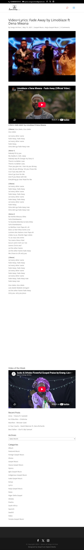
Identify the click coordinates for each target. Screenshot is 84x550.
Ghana (10, 458)
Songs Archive (16, 27)
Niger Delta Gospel (15, 495)
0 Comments (65, 27)
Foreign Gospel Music (16, 455)
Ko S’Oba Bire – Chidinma (17, 419)
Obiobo (11, 499)
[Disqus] (42, 328)
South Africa (12, 506)
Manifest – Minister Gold (17, 423)
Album (10, 448)
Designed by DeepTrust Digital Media (42, 547)
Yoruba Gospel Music (16, 519)
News (10, 492)
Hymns (10, 468)
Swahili (11, 512)
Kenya (10, 482)
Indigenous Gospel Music (17, 475)
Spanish (11, 509)
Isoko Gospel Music (15, 478)
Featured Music (14, 451)
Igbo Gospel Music (15, 472)
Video (10, 516)
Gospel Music (39, 27)
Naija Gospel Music (52, 27)
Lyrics (10, 485)
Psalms (11, 502)
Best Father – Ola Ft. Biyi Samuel (20, 429)
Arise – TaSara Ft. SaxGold (17, 416)
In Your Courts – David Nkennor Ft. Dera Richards (26, 426)
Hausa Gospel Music (15, 465)
